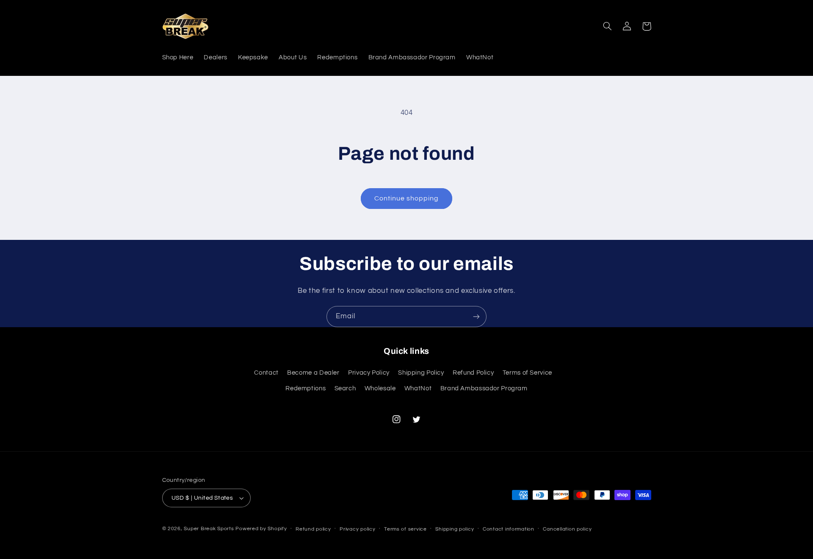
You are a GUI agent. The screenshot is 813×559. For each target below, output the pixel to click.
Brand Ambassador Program (484, 388)
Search (345, 388)
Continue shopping (406, 198)
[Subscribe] (476, 316)
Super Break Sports (209, 528)
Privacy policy (357, 529)
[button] (607, 26)
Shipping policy (454, 529)
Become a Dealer (313, 373)
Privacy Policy (369, 373)
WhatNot (417, 388)
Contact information (508, 529)
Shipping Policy (421, 373)
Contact (266, 373)
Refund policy (313, 529)
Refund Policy (473, 373)
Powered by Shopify (261, 528)
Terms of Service (527, 373)
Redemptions (305, 388)
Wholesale (380, 388)
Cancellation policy (567, 529)
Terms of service (405, 529)
